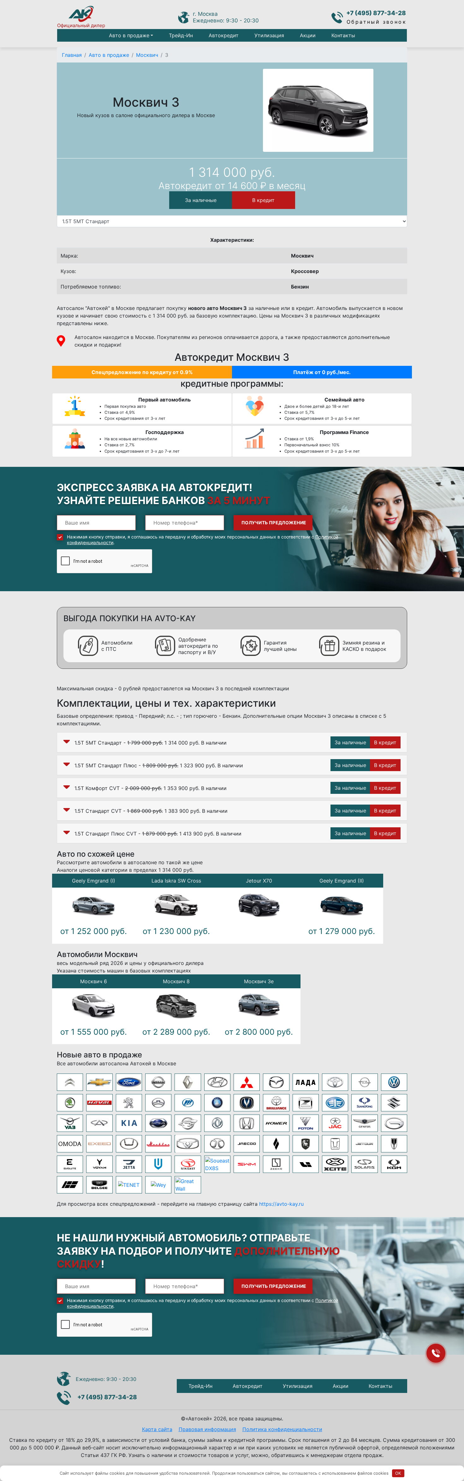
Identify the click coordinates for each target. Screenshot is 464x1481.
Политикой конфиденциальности (148, 805)
